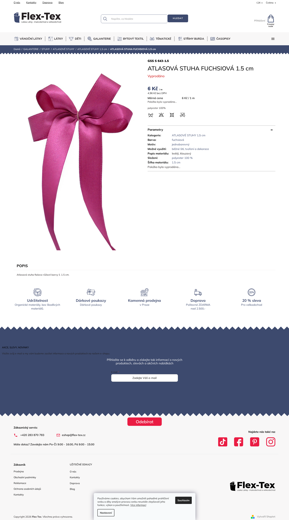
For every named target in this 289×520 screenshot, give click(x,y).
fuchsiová (178, 140)
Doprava (47, 2)
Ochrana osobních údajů (27, 488)
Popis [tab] (22, 265)
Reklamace (20, 483)
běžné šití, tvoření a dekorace (190, 149)
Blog (61, 2)
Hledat (178, 18)
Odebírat (144, 421)
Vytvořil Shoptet (266, 516)
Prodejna (19, 471)
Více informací (138, 505)
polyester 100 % (182, 158)
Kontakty (31, 2)
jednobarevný (180, 144)
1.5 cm (176, 162)
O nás (17, 2)
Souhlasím (183, 500)
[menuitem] (29, 38)
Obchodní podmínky (25, 477)
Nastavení (106, 512)
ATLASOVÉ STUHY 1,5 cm (188, 135)
